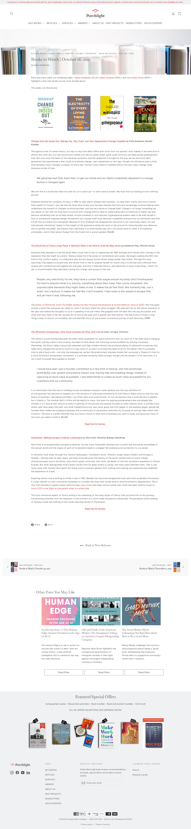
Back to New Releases (98, 545)
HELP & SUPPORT (153, 23)
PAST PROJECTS (115, 23)
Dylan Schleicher (43, 53)
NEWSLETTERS (134, 23)
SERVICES (67, 23)
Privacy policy (87, 824)
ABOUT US (98, 23)
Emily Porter (65, 53)
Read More (63, 672)
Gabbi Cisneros (86, 53)
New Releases (108, 53)
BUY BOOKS (35, 23)
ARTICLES (52, 23)
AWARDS (83, 23)
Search (136, 770)
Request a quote (140, 775)
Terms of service (103, 824)
